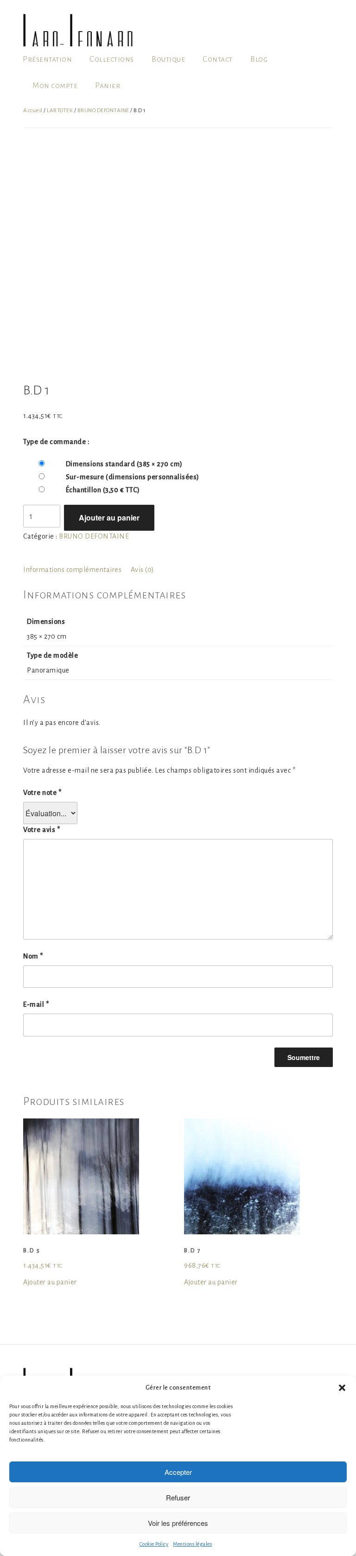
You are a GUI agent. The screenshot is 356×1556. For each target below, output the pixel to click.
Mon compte (54, 86)
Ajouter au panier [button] (50, 1282)
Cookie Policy (154, 1544)
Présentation (47, 59)
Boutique (168, 59)
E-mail (36, 1004)
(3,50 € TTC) (103, 490)
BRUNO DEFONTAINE (103, 111)
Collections (111, 59)
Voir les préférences (178, 1523)
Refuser (178, 1497)
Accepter (178, 1472)
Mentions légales (192, 1544)
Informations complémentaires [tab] (72, 569)
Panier (107, 86)
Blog (258, 59)
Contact (218, 59)
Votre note (42, 792)
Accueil (33, 111)
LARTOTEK (60, 111)
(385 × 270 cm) (124, 464)
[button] (342, 1387)
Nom (33, 956)
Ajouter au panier (109, 517)
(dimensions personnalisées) (132, 477)
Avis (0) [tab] (142, 569)
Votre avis (41, 829)
